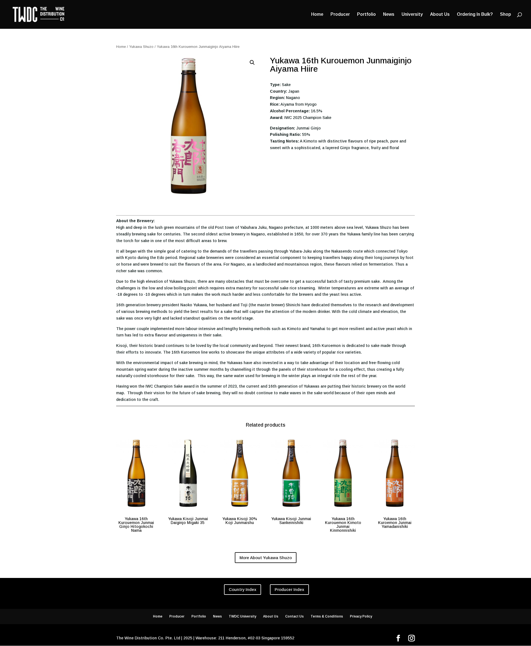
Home (317, 14)
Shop (505, 14)
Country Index (242, 589)
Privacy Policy (361, 616)
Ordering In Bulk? (475, 14)
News (388, 14)
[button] (252, 63)
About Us (440, 14)
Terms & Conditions (327, 616)
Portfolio (366, 14)
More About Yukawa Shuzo (266, 557)
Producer (340, 14)
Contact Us (294, 616)
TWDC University (242, 616)
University (412, 14)
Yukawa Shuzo (141, 47)
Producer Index (289, 589)
